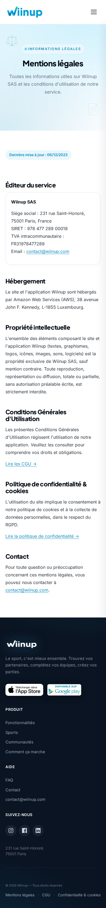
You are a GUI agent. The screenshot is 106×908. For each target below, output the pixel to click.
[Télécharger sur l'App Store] (24, 690)
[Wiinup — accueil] (24, 12)
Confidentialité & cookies (79, 895)
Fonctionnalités (20, 722)
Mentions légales (20, 895)
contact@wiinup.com (47, 251)
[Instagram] (10, 830)
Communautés (19, 742)
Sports (11, 732)
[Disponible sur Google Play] (64, 690)
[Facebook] (24, 830)
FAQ (9, 780)
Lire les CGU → (21, 464)
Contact (12, 789)
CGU (46, 895)
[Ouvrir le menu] (95, 12)
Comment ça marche (25, 751)
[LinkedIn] (38, 830)
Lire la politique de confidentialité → (42, 536)
